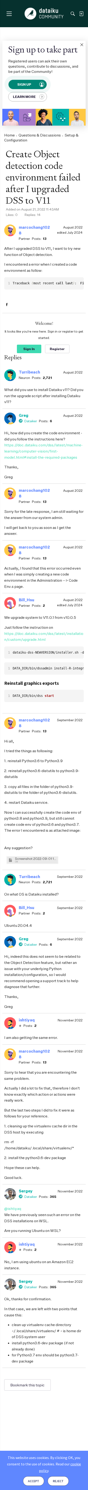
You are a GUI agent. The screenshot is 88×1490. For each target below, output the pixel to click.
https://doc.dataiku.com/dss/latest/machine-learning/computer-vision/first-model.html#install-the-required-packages (43, 451)
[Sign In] (81, 14)
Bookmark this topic (27, 1385)
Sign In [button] (29, 349)
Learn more (24, 97)
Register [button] (57, 349)
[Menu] (9, 13)
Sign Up (24, 84)
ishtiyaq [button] (27, 1020)
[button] (82, 45)
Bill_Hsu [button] (26, 600)
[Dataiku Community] (44, 14)
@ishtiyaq (12, 1208)
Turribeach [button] (29, 372)
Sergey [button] (26, 1191)
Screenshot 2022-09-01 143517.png (36, 858)
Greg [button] (23, 415)
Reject (58, 1481)
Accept (33, 1481)
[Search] (73, 14)
